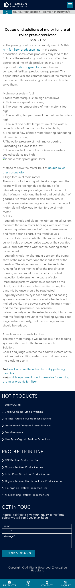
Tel (28, 585)
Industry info (62, 12)
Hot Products (20, 396)
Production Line (22, 452)
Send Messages (19, 553)
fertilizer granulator (29, 67)
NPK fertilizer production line (21, 49)
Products (9, 585)
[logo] (17, 5)
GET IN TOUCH (18, 507)
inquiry (66, 585)
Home (47, 12)
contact (47, 585)
